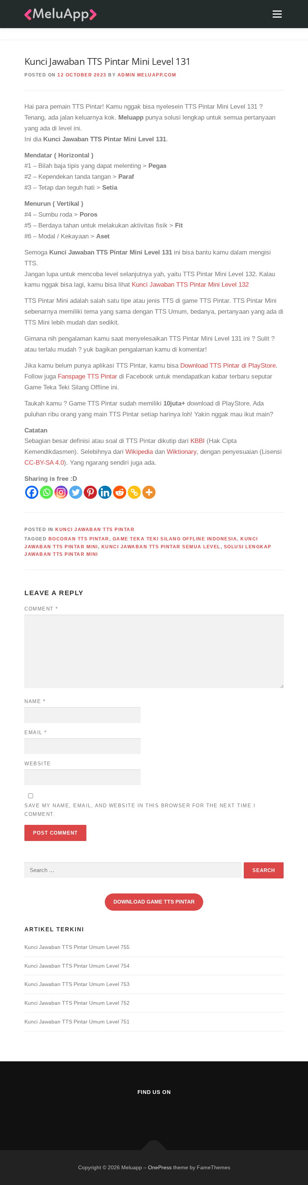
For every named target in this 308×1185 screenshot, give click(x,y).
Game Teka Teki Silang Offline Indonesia (175, 539)
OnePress (160, 1167)
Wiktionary (181, 451)
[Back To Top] (154, 1150)
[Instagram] (61, 492)
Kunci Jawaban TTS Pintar (94, 529)
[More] (149, 492)
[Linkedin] (105, 492)
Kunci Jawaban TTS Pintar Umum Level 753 (77, 984)
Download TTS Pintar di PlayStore (228, 365)
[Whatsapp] (46, 492)
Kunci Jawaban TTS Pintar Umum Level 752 (77, 1003)
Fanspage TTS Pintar (87, 376)
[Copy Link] (134, 492)
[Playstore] (172, 1112)
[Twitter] (75, 492)
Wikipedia (139, 451)
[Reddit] (119, 492)
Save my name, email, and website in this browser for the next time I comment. (139, 810)
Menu (277, 14)
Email (35, 732)
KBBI (197, 440)
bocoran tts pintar (78, 539)
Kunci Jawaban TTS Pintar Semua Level (160, 546)
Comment (41, 609)
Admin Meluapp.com (147, 75)
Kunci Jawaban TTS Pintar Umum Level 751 (77, 1022)
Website (37, 763)
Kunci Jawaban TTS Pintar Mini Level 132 (190, 284)
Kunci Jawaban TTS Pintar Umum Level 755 (77, 947)
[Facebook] (31, 492)
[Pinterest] (90, 492)
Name (34, 701)
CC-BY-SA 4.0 (44, 462)
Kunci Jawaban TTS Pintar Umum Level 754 (77, 966)
